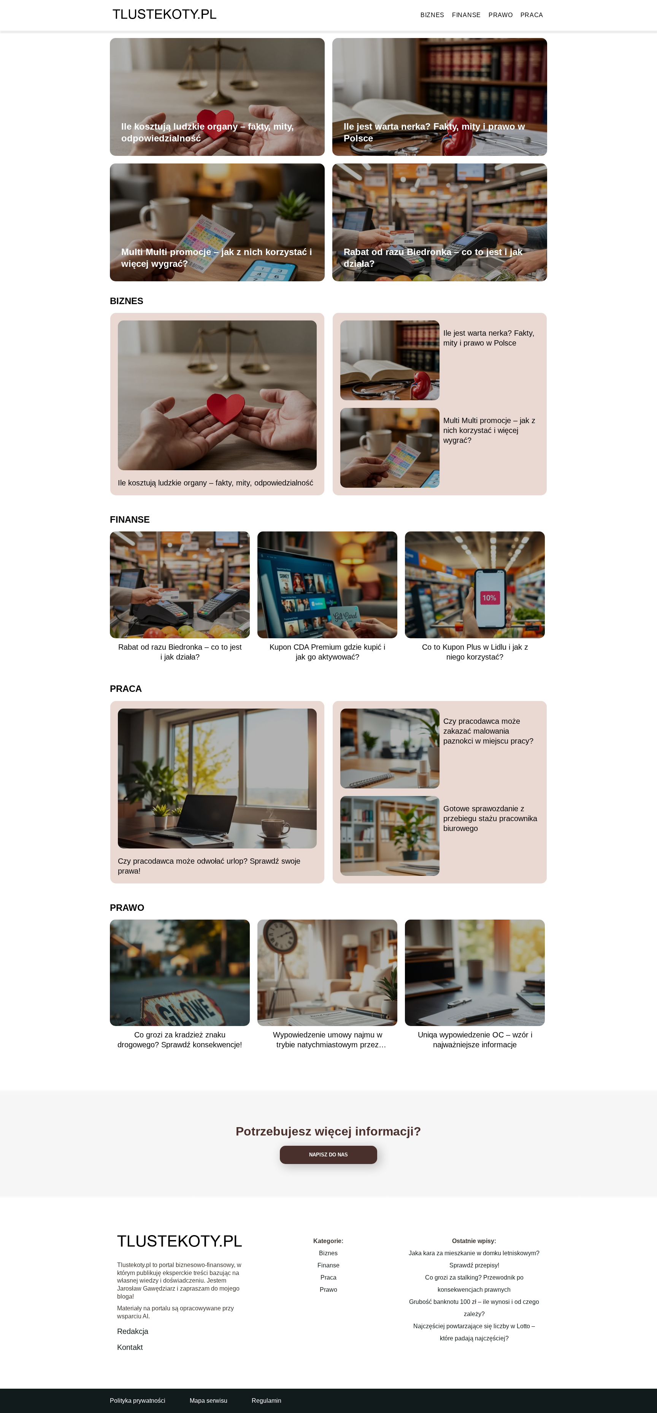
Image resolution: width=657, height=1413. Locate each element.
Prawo (501, 15)
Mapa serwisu (208, 1400)
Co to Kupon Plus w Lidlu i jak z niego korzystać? (475, 652)
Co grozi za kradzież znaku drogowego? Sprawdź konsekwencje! (179, 1040)
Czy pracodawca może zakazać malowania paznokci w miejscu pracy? (488, 731)
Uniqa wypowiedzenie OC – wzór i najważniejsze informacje (475, 1040)
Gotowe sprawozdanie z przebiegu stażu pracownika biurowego (490, 818)
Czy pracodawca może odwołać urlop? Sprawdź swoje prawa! (209, 866)
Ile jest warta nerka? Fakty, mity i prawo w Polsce (434, 132)
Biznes (432, 15)
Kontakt (130, 1347)
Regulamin (266, 1400)
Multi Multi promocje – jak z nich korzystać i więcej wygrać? (216, 258)
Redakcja (132, 1331)
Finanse (466, 15)
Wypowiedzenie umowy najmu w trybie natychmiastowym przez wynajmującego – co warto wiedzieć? (327, 1040)
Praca (532, 15)
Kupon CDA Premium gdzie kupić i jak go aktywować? (327, 652)
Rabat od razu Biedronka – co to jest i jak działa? (433, 258)
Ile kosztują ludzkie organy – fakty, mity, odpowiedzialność (207, 132)
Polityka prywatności (137, 1400)
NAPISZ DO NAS (328, 1155)
